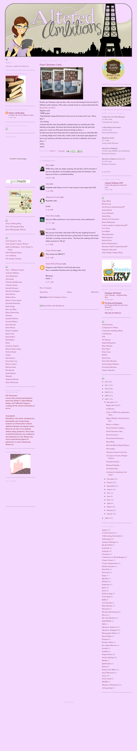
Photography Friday (109, 633)
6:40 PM (49, 209)
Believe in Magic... (113, 424)
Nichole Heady (11, 352)
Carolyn (49, 229)
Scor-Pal (105, 648)
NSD (103, 624)
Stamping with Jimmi (113, 293)
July (108, 493)
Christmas (105, 554)
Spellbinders (106, 663)
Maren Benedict (108, 234)
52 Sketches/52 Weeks (110, 327)
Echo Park (105, 569)
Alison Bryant (51, 215)
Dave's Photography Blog (15, 226)
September (111, 486)
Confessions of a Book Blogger (113, 557)
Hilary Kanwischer (12, 312)
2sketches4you (107, 324)
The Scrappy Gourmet (13, 258)
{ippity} (105, 530)
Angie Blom (106, 201)
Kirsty (8, 343)
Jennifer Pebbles (11, 321)
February (110, 510)
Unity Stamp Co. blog (13, 241)
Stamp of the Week (108, 669)
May (109, 500)
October (110, 482)
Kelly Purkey (10, 336)
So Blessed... (110, 408)
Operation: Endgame (109, 630)
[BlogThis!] (73, 151)
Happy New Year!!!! (113, 405)
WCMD (104, 681)
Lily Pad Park (107, 603)
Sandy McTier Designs (54, 263)
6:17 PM (49, 244)
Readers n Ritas (107, 642)
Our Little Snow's (112, 435)
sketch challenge (108, 657)
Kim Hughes (10, 339)
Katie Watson (10, 327)
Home (69, 292)
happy (104, 575)
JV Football (106, 596)
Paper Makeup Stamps (14, 252)
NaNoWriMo (106, 621)
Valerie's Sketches (108, 370)
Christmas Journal (112, 461)
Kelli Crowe (10, 333)
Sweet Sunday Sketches (110, 364)
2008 (107, 395)
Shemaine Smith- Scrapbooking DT (115, 246)
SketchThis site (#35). (48, 107)
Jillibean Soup (107, 593)
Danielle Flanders (12, 288)
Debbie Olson (11, 297)
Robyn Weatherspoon (110, 243)
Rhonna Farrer (11, 367)
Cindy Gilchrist (51, 250)
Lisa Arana (106, 228)
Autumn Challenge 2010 (114, 183)
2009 (107, 392)
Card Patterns (107, 333)
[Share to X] (76, 151)
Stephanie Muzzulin (109, 249)
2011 (107, 385)
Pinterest (105, 639)
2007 (107, 399)
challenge (105, 551)
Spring (104, 666)
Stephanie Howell (12, 379)
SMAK (104, 660)
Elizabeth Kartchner (13, 303)
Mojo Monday (107, 346)
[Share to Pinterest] (81, 151)
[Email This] (71, 151)
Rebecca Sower (11, 364)
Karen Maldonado (108, 222)
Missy (48, 165)
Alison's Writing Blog (13, 223)
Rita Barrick (10, 370)
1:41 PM (49, 191)
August (110, 489)
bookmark (105, 548)
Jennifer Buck (107, 210)
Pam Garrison (10, 358)
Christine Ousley (12, 285)
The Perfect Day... (112, 468)
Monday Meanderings (110, 612)
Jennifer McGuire (12, 318)
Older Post (95, 292)
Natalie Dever (107, 240)
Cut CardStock (11, 255)
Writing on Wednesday (110, 685)
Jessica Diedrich (108, 213)
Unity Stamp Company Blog (112, 252)
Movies (104, 615)
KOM (104, 599)
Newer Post (44, 292)
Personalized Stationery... (115, 438)
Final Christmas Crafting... (115, 428)
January (110, 513)
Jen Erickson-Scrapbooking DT (113, 207)
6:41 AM (50, 257)
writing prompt (107, 688)
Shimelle (9, 376)
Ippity (104, 587)
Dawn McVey (10, 294)
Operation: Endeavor (109, 627)
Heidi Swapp (10, 306)
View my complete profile (17, 66)
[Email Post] (67, 151)
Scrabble (105, 651)
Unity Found (106, 678)
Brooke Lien (106, 204)
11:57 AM (50, 223)
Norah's (8, 355)
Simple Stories (107, 654)
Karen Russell (11, 324)
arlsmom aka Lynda (53, 197)
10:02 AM (50, 178)
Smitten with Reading (16, 113)
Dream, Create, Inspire (14, 300)
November (111, 479)
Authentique (106, 539)
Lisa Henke (106, 231)
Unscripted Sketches (109, 367)
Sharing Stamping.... (113, 465)
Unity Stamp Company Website (17, 244)
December (111, 402)
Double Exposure (108, 566)
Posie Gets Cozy (11, 361)
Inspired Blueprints (109, 343)
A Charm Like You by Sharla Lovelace (20, 115)
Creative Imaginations (110, 563)
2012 (107, 382)
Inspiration (106, 584)
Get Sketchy (106, 339)
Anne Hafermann (12, 276)
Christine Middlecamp (14, 282)
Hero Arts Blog (11, 309)
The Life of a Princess (113, 312)
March (109, 507)
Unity (104, 675)
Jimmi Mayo (106, 216)
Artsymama (10, 279)
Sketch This (106, 358)
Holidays (105, 581)
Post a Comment (46, 288)
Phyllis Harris (107, 636)
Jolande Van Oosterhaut (110, 219)
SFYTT (104, 355)
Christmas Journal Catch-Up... (117, 452)
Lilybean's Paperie (12, 346)
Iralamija (9, 315)
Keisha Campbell (12, 330)
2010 (107, 388)
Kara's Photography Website (16, 229)
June (109, 496)
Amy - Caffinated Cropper (15, 270)
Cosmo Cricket (107, 560)
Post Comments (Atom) (58, 297)
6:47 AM (50, 282)
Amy (47, 184)
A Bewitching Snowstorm (111, 536)
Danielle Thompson (13, 291)
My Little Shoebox (109, 618)
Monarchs (105, 609)
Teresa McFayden (12, 382)
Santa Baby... (111, 441)
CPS (103, 336)
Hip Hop (105, 578)
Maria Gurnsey (107, 237)
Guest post (106, 572)
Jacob (104, 590)
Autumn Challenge (109, 542)
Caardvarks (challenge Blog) (112, 330)
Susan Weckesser (108, 672)
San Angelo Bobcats (109, 645)
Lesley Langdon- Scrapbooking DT (115, 225)
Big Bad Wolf (107, 545)
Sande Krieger (11, 373)
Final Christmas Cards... (114, 431)
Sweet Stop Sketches (109, 361)
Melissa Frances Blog (13, 349)
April (109, 503)
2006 (107, 518)
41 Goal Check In (108, 533)
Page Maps (106, 349)
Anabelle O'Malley (12, 273)
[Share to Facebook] (78, 151)
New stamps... (111, 448)
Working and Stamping (113, 303)
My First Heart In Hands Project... (118, 445)
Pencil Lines (106, 352)
